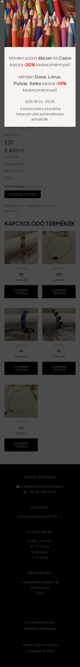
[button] (2, 1)
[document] (40, 333)
